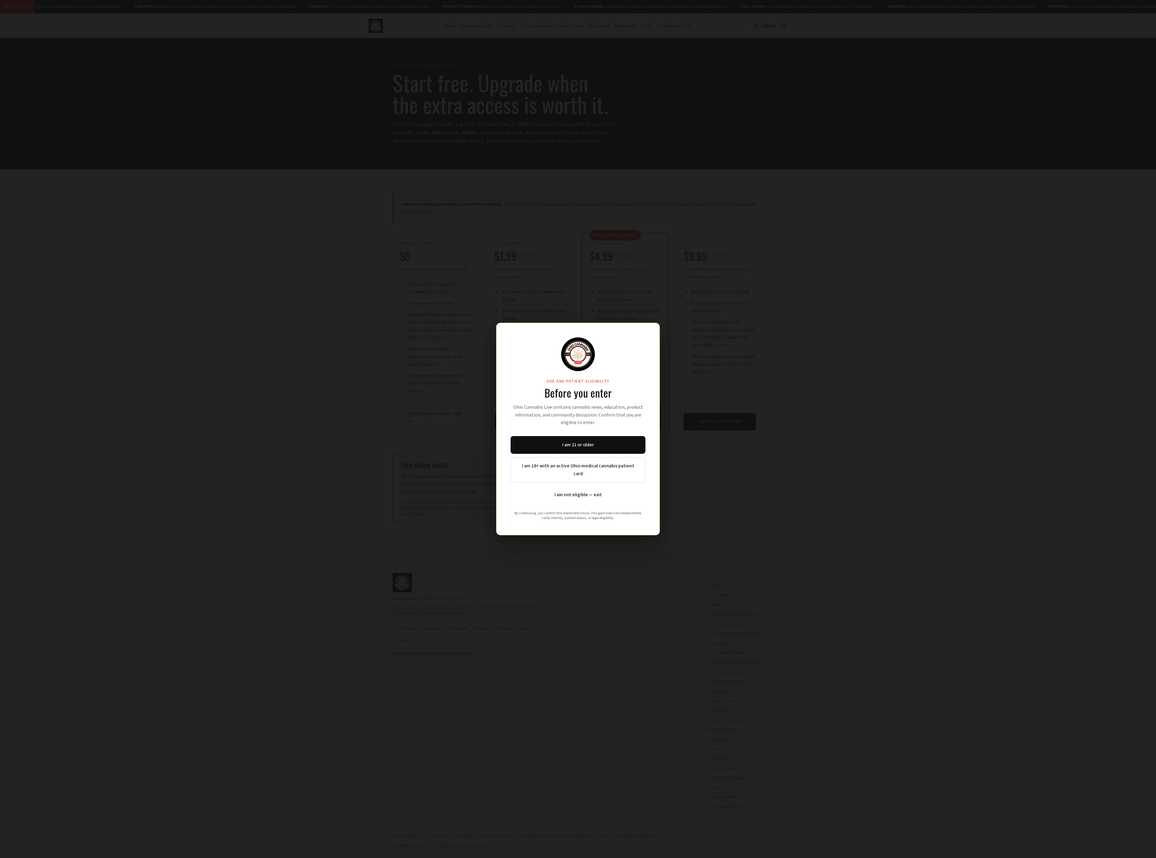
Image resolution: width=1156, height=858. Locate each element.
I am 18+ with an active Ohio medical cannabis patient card (578, 470)
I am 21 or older (578, 444)
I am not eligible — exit (578, 494)
